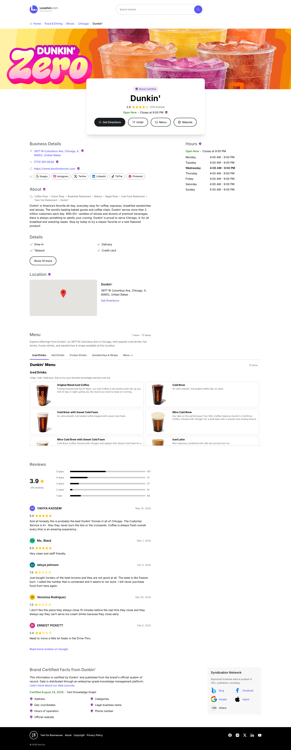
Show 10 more (43, 261)
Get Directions (110, 300)
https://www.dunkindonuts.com (54, 168)
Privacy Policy (95, 735)
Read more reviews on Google (49, 649)
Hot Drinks (58, 355)
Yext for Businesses (51, 735)
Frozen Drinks (78, 355)
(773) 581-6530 (44, 162)
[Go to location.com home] (44, 9)
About (68, 735)
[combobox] (160, 9)
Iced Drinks (39, 355)
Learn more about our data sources (52, 685)
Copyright (79, 735)
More (126, 355)
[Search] (198, 9)
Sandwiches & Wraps (105, 355)
